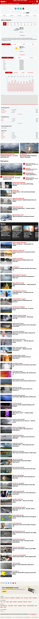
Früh (6, 44)
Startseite (2, 597)
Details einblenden (22, 35)
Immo (18, 0)
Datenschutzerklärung (18, 617)
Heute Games (20, 601)
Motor (36, 605)
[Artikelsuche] (32, 1)
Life (13, 3)
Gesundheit (20, 605)
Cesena (2, 135)
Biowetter (34, 15)
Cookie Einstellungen (34, 617)
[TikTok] (13, 583)
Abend (24, 44)
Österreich (3, 3)
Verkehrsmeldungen (30, 605)
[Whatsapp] (21, 8)
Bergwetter (12, 15)
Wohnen (24, 605)
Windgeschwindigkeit (30, 72)
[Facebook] (15, 8)
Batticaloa (2, 132)
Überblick (4, 15)
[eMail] (23, 8)
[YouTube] (15, 583)
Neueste (36, 3)
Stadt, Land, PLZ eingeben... (16, 11)
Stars (1, 601)
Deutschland (12, 597)
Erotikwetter (31, 57)
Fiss (1, 121)
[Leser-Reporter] (30, 1)
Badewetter (19, 15)
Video (33, 3)
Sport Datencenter (3, 605)
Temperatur (8, 72)
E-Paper (15, 0)
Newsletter (35, 597)
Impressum (2, 617)
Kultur (7, 601)
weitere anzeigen (20, 123)
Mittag (15, 44)
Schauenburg (3, 136)
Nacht (33, 44)
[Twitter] (18, 8)
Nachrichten (18, 597)
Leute (4, 601)
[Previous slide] (1, 228)
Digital (11, 601)
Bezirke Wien (27, 15)
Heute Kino (25, 601)
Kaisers (2, 120)
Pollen (7, 57)
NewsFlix (25, 0)
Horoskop (15, 601)
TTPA (13, 617)
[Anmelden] (34, 1)
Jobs (21, 0)
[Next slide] (38, 228)
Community (17, 3)
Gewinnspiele (10, 605)
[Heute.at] (3, 1)
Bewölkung (23, 72)
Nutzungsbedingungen (27, 617)
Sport (6, 3)
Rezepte (15, 605)
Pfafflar (2, 118)
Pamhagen (2, 109)
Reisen (1, 607)
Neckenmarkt (3, 112)
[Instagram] (10, 583)
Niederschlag (16, 72)
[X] (8, 583)
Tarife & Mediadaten (8, 617)
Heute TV (30, 601)
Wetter (30, 597)
